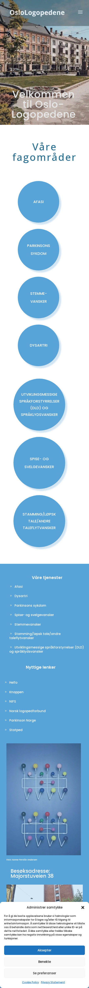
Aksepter (44, 950)
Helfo (13, 682)
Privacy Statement (53, 982)
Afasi (18, 586)
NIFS (12, 701)
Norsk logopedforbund (27, 711)
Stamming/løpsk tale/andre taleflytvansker (35, 636)
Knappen (16, 692)
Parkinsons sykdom (30, 605)
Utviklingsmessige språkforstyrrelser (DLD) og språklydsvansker (46, 649)
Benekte (44, 961)
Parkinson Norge (22, 720)
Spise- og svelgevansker (34, 615)
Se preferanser (44, 973)
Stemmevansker (27, 624)
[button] (83, 907)
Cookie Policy (30, 982)
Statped (16, 730)
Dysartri (21, 596)
